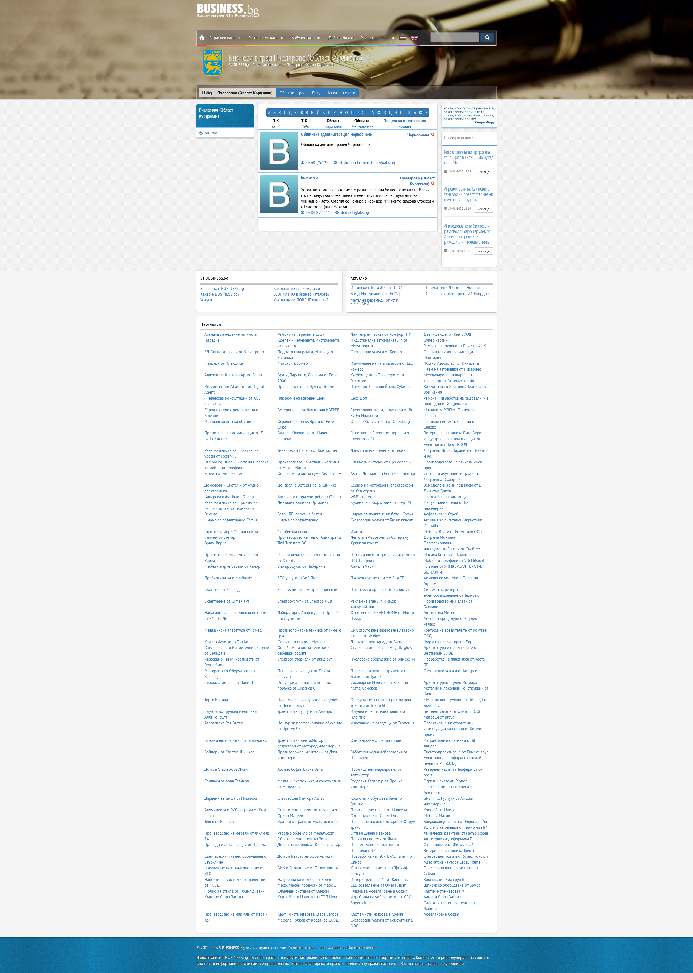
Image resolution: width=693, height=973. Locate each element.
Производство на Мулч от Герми (305, 386)
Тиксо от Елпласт (219, 821)
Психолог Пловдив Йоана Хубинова (382, 386)
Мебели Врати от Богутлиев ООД (453, 531)
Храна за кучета (364, 543)
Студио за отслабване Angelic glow (381, 647)
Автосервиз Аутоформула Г (448, 838)
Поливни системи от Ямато (374, 838)
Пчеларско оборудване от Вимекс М (383, 659)
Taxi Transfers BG (291, 543)
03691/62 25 (316, 162)
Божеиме (309, 177)
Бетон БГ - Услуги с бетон (299, 514)
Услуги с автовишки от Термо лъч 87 (455, 827)
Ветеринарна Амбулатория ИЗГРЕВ (308, 409)
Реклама (368, 37)
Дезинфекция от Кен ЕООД (447, 334)
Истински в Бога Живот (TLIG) (376, 287)
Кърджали (333, 126)
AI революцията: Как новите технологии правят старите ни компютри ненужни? (468, 194)
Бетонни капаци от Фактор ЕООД (453, 711)
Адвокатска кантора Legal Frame (452, 862)
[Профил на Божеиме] (279, 193)
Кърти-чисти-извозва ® (444, 891)
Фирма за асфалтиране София (230, 520)
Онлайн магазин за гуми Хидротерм (309, 473)
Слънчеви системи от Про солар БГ (382, 462)
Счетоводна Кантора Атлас (300, 798)
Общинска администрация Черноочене (336, 134)
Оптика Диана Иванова (371, 833)
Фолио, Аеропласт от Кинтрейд (451, 363)
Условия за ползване (307, 947)
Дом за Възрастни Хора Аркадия (305, 856)
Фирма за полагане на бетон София (382, 514)
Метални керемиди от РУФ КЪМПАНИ (374, 302)
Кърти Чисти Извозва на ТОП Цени (307, 896)
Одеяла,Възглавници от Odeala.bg (380, 421)
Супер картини (437, 340)
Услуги (206, 299)
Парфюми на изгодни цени (301, 398)
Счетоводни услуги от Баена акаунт (382, 520)
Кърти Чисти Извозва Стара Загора (307, 914)
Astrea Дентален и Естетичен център (383, 473)
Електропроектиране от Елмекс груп (456, 752)
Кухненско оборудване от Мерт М (381, 502)
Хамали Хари (362, 566)
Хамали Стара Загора (442, 896)
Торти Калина (216, 699)
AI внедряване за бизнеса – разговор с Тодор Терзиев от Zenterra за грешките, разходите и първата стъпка (467, 234)
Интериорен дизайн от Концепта (379, 879)
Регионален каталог (266, 37)
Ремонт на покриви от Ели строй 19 (455, 345)
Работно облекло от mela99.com (305, 833)
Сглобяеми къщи (292, 531)
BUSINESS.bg (233, 947)
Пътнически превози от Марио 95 (380, 589)
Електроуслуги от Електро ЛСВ (304, 601)
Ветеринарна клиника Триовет (450, 850)
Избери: (237, 92)
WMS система (363, 496)
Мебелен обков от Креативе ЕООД (308, 920)
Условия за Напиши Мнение (352, 947)
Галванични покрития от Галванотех (235, 740)
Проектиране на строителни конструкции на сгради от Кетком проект (453, 728)
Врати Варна (215, 543)
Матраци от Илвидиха (223, 363)
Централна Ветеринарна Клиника (306, 485)
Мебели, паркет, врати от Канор (232, 566)
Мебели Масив (437, 815)
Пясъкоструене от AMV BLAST (377, 577)
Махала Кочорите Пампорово (450, 554)
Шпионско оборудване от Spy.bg (452, 885)
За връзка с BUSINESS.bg (222, 288)
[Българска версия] (402, 38)
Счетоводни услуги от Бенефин (378, 351)
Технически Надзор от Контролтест (308, 450)
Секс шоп (359, 398)
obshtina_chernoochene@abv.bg (366, 162)
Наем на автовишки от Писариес (452, 369)
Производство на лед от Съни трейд (309, 537)
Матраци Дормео (292, 363)
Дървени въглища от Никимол (230, 798)
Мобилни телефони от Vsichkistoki (454, 560)
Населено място (340, 92)
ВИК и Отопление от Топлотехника (308, 867)
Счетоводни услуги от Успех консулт (456, 856)
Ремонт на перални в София (301, 334)
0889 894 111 (317, 212)
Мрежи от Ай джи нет (223, 473)
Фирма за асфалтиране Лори (449, 641)
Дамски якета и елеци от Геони (378, 450)
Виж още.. (484, 172)
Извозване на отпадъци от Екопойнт (382, 723)
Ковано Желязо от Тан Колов (229, 641)
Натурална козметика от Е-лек (304, 879)
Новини (387, 37)
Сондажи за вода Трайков (226, 780)
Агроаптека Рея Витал (223, 723)
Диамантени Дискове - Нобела (453, 287)
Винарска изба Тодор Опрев (229, 496)
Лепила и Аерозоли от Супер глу (380, 537)
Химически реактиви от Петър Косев (456, 833)
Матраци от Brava (439, 717)
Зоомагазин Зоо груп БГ (445, 879)
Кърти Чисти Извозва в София (377, 914)
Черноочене (363, 126)
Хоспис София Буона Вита (300, 769)
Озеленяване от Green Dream (377, 815)
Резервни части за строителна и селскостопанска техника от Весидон (232, 508)
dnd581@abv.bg (354, 212)
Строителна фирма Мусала (301, 641)
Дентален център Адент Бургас (378, 641)
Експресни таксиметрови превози (307, 589)
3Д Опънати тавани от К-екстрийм (234, 351)
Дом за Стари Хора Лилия (226, 769)
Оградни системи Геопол (446, 780)
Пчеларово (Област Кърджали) (216, 113)
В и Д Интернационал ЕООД (375, 294)
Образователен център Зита (302, 838)
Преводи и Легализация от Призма (235, 844)
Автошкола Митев (439, 612)
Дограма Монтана (439, 537)
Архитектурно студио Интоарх (450, 682)
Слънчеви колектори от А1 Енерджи (457, 294)
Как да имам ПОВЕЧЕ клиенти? (300, 299)
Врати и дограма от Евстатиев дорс (308, 821)
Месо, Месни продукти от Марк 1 (306, 885)
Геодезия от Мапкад (222, 589)
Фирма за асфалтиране (297, 520)
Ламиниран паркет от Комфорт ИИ (381, 334)
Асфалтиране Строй (441, 514)
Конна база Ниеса (439, 809)
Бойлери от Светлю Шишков (229, 752)
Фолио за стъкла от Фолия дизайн (234, 891)
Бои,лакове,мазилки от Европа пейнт (456, 821)
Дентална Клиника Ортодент (302, 502)
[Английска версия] (414, 38)
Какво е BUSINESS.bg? (220, 294)
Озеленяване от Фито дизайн (450, 844)
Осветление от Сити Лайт (226, 601)
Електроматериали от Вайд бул (305, 659)
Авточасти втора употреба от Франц (309, 496)
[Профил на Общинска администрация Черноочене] (279, 150)
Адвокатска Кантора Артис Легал (233, 374)
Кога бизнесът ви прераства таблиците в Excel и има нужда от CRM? (468, 157)
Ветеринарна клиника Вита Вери (452, 432)
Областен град (292, 92)
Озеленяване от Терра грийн (376, 740)
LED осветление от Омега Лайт (378, 885)
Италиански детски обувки (227, 421)
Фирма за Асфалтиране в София (379, 891)
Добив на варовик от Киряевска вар (308, 844)
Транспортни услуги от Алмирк (304, 711)
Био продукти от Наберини (301, 566)
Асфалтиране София (441, 914)
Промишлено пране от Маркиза (379, 809)
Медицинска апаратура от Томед (233, 630)
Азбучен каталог (306, 37)
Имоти (356, 531)
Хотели (211, 132)
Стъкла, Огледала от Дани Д (228, 682)
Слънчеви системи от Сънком (303, 891)
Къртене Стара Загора (223, 896)
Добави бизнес (342, 37)
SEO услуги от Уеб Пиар (298, 577)
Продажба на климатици (445, 496)
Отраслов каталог (225, 37)
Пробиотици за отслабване (228, 577)
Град (316, 92)
